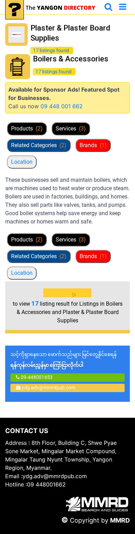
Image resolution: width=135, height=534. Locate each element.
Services (71, 128)
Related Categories (38, 145)
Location (22, 162)
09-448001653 (36, 377)
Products (27, 128)
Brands (93, 145)
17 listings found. (52, 50)
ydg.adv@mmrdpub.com (48, 387)
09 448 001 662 (61, 106)
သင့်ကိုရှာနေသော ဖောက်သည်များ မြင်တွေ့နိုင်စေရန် (63, 359)
